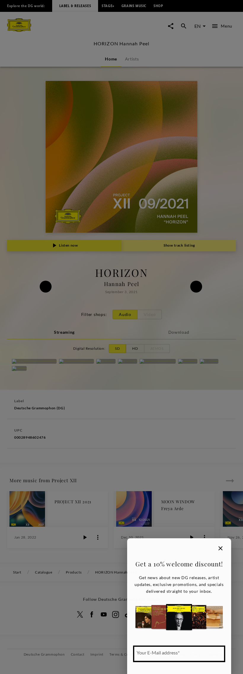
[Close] (220, 548)
